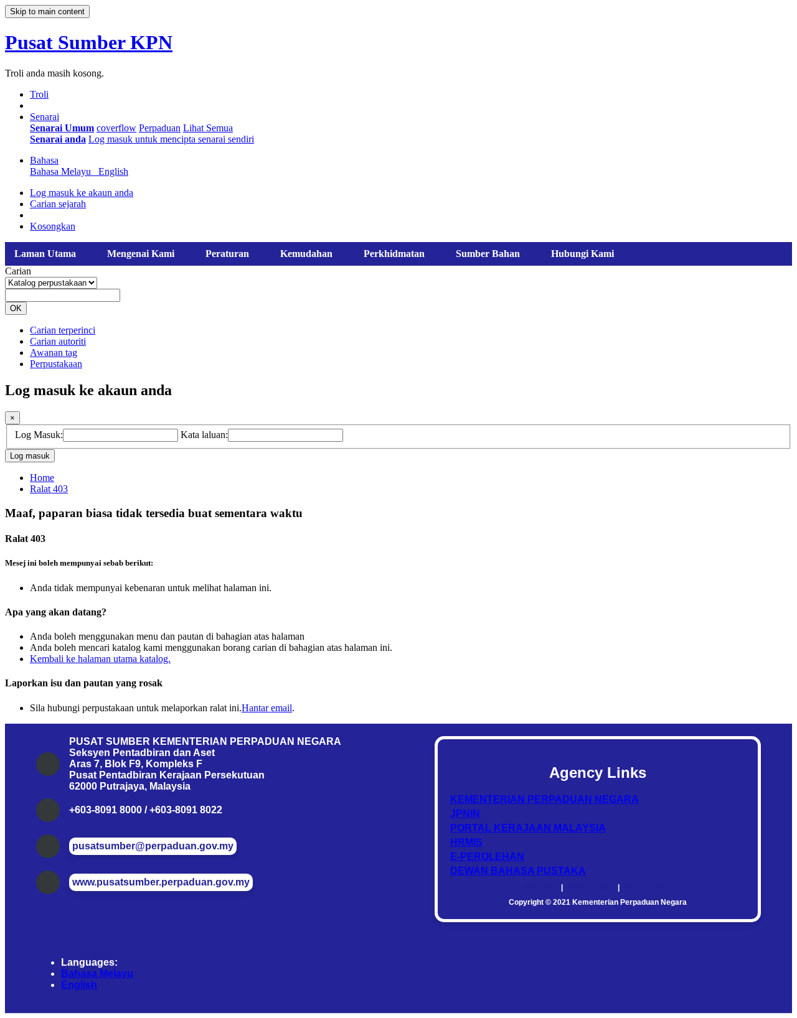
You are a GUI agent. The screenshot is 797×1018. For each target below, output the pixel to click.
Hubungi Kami (582, 253)
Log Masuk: (39, 434)
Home (42, 477)
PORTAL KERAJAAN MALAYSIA (528, 828)
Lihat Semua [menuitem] (208, 128)
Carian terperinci (62, 330)
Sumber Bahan (488, 253)
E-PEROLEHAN (487, 856)
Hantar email (267, 708)
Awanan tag (53, 352)
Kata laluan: (204, 434)
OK (16, 308)
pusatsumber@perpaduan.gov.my (152, 846)
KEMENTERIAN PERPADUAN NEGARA (544, 799)
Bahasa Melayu (97, 973)
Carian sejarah (58, 203)
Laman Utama (45, 253)
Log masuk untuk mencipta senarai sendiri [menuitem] (171, 139)
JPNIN (465, 813)
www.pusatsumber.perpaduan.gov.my (161, 882)
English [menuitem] (113, 171)
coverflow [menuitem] (116, 128)
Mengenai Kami (140, 253)
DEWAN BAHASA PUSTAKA (518, 871)
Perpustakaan (56, 363)
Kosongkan (52, 226)
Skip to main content (47, 11)
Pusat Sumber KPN (88, 42)
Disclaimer (540, 887)
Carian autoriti (58, 341)
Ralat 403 (49, 488)
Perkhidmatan (394, 253)
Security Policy (648, 887)
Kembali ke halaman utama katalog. (100, 658)
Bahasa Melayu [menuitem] (63, 171)
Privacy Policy (590, 887)
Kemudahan (306, 253)
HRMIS (466, 842)
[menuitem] (62, 128)
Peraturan (227, 253)
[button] (39, 94)
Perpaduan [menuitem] (160, 128)
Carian (18, 271)
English (79, 984)
